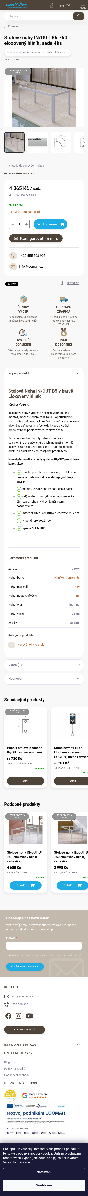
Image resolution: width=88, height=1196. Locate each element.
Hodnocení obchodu (17, 1075)
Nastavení (44, 1172)
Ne (78, 595)
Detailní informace (16, 173)
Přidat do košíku (46, 224)
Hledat (78, 16)
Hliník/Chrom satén (67, 577)
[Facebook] (7, 1015)
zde (27, 1162)
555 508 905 (20, 1004)
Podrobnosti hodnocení (56, 52)
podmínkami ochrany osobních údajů (60, 955)
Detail (25, 781)
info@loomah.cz (22, 996)
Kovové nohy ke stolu (31, 644)
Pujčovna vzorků (14, 1068)
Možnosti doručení (27, 212)
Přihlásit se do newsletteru (24, 966)
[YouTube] (29, 1015)
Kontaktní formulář (24, 1029)
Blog (7, 1062)
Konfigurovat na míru (39, 238)
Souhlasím (44, 1185)
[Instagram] (17, 1015)
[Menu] (83, 5)
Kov (77, 586)
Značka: (13, 59)
